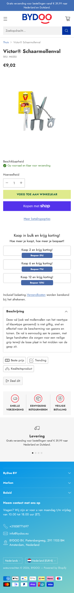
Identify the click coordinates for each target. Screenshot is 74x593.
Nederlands (11, 561)
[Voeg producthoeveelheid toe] (21, 183)
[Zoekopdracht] (66, 30)
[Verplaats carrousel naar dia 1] (32, 453)
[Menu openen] (5, 19)
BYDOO (35, 568)
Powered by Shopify (55, 568)
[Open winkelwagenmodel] (68, 19)
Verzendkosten (36, 295)
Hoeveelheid (11, 174)
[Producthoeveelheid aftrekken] (6, 183)
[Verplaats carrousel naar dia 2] (35, 453)
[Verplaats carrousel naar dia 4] (41, 453)
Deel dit (15, 381)
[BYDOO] (37, 19)
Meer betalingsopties (37, 219)
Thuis (6, 42)
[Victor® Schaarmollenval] (37, 110)
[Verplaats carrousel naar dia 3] (38, 453)
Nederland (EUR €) (42, 561)
